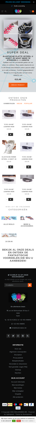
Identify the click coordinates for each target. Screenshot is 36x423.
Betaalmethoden (18, 361)
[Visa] (18, 407)
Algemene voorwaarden (18, 352)
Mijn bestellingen (18, 385)
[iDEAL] (10, 404)
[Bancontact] (26, 404)
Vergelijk (18, 394)
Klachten (18, 373)
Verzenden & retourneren (18, 364)
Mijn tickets (18, 388)
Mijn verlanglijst (18, 391)
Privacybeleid (18, 358)
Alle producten (18, 397)
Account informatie (18, 382)
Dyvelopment (27, 414)
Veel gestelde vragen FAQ (18, 367)
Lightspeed (10, 414)
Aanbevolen (9, 103)
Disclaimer (18, 355)
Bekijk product (18, 85)
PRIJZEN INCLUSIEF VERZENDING (18, 2)
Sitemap (18, 370)
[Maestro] (15, 404)
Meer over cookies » (28, 421)
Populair (28, 103)
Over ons (18, 349)
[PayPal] (31, 404)
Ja (14, 421)
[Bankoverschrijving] (5, 404)
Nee (18, 421)
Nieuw (19, 103)
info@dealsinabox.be (19, 328)
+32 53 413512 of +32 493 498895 (19, 320)
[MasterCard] (21, 404)
